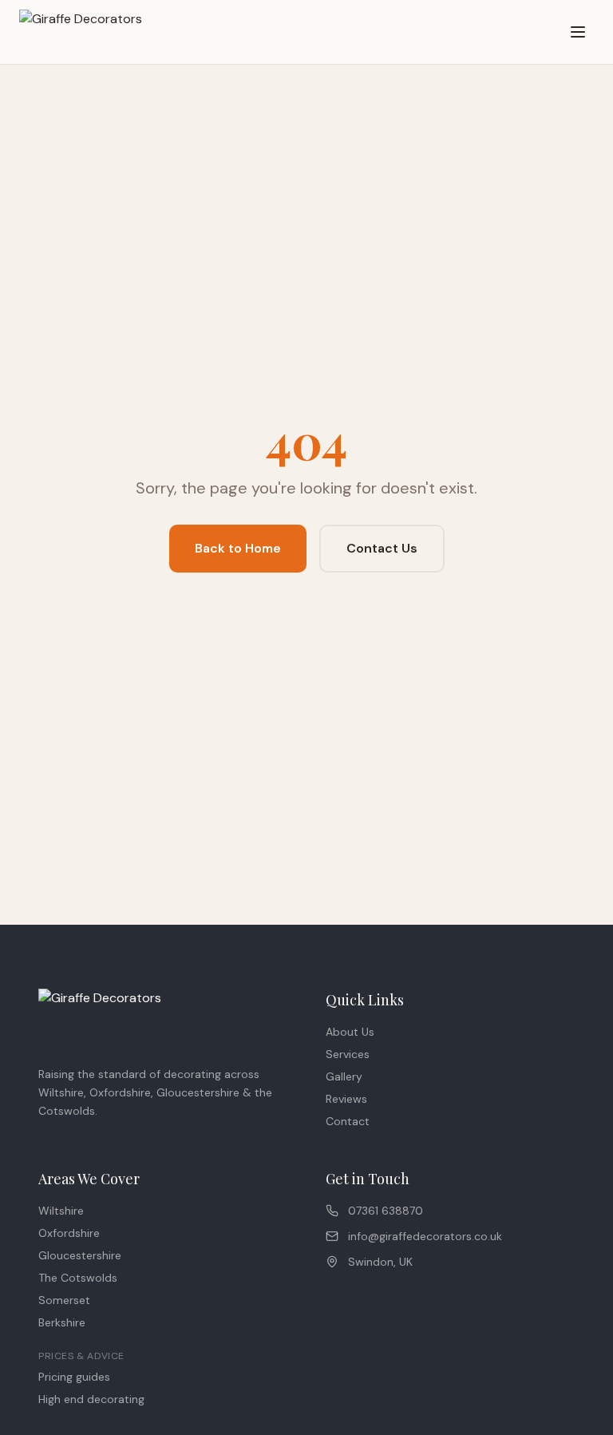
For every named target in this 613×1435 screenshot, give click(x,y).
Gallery (344, 1076)
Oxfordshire (69, 1233)
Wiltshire (61, 1210)
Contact (348, 1121)
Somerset (64, 1300)
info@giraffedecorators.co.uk (425, 1236)
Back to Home (238, 548)
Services (348, 1054)
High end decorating (91, 1399)
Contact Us (381, 548)
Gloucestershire (79, 1255)
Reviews (346, 1099)
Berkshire (61, 1322)
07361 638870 (385, 1210)
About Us (350, 1032)
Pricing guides (74, 1377)
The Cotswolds (77, 1277)
